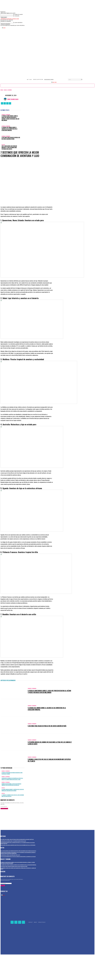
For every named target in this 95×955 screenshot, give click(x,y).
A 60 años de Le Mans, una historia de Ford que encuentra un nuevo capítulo (17, 839)
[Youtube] (10, 103)
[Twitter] (7, 103)
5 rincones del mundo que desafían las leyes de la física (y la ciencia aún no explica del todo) (12, 778)
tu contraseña (16, 15)
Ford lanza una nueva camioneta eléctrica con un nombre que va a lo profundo (18, 845)
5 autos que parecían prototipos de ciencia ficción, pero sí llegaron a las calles (18, 856)
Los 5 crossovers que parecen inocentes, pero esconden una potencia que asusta (9, 147)
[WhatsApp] (34, 200)
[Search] (81, 79)
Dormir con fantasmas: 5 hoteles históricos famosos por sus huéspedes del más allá (11, 784)
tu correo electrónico (17, 22)
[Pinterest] (30, 200)
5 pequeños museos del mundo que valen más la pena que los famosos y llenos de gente (50, 743)
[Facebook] (2, 103)
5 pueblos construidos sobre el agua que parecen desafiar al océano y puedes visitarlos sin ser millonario (10, 118)
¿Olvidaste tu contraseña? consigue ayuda (10, 18)
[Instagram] (5, 103)
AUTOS (3, 144)
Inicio (2, 90)
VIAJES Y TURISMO (8, 90)
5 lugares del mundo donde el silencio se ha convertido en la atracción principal (9, 129)
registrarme (4, 808)
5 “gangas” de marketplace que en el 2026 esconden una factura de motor (13, 795)
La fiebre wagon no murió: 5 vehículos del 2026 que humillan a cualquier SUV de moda (13, 790)
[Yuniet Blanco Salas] (5, 99)
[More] (39, 200)
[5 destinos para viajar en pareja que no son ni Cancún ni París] (13, 725)
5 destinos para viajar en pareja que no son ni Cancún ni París (11, 138)
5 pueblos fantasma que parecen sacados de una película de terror (12, 773)
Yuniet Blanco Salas (12, 99)
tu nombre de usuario (18, 14)
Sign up (2, 885)
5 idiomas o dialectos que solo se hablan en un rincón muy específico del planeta (49, 760)
